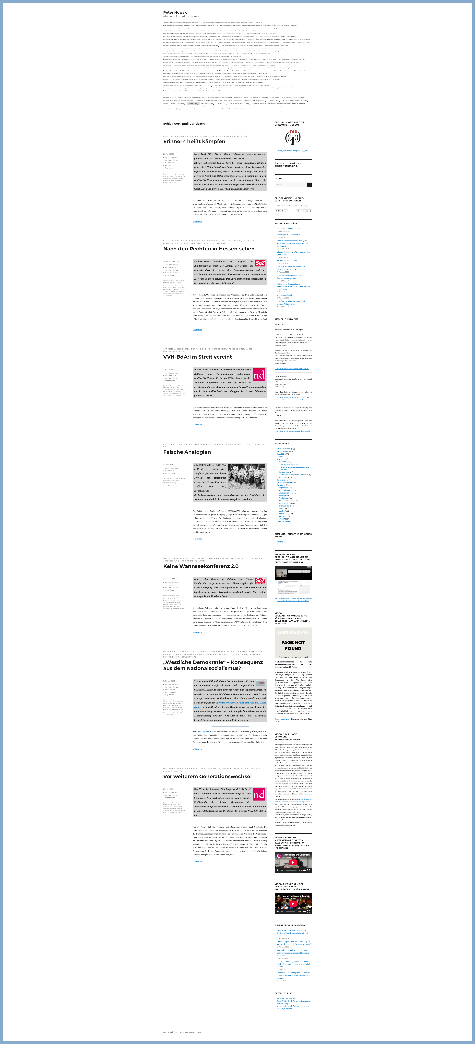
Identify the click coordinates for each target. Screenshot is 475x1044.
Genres (173, 103)
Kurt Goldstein (177, 391)
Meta (247, 103)
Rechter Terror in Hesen (173, 289)
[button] (281, 211)
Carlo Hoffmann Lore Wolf (177, 175)
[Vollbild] (308, 870)
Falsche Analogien (187, 452)
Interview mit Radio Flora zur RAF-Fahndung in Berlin (230, 39)
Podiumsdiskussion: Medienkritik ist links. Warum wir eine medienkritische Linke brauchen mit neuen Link (191, 36)
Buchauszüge (284, 472)
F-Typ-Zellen (294, 70)
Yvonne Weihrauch (174, 291)
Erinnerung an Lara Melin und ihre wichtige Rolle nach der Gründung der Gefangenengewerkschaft (242, 85)
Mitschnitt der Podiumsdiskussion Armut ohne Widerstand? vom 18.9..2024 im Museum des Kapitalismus (232, 31)
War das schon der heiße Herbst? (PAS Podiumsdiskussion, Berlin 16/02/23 (242, 45)
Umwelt (282, 519)
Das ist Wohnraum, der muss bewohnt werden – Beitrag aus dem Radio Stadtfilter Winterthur (188, 39)
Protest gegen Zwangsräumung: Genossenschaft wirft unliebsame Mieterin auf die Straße (293, 286)
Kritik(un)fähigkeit (263, 73)
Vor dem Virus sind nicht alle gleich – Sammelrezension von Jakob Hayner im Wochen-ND (187, 85)
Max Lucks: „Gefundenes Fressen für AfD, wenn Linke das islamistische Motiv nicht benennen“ (293, 953)
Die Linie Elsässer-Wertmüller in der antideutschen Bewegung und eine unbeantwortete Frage (188, 25)
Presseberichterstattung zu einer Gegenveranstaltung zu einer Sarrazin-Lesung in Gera (261, 106)
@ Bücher (282, 462)
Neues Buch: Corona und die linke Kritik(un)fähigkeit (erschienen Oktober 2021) (184, 97)
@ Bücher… (181, 103)
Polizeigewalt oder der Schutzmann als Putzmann (296, 42)
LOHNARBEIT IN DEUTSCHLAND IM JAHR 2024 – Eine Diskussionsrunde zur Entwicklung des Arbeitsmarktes (192, 33)
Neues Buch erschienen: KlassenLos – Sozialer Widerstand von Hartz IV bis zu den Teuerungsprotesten (190, 45)
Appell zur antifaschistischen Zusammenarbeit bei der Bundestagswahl (182, 31)
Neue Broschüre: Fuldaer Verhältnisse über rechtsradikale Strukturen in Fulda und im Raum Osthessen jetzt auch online (195, 65)
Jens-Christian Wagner (176, 707)
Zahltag (276, 70)
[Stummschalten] (304, 870)
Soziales (282, 516)
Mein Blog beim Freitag (292, 925)
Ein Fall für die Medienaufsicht (289, 229)
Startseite (271, 100)
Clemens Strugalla (168, 176)
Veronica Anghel (283, 521)
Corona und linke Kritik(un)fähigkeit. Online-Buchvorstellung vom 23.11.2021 (228, 97)
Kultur (167, 165)
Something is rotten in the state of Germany (231, 62)
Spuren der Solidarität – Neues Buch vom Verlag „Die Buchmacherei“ (278, 36)
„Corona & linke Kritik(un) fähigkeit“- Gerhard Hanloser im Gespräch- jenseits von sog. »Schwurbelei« (277, 97)
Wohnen (264, 70)
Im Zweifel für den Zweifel (287, 261)
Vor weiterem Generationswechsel (207, 776)
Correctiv (168, 478)
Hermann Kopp (167, 391)
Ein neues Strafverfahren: (298, 59)
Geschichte (169, 163)
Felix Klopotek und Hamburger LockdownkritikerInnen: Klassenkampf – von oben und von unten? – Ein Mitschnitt (194, 70)
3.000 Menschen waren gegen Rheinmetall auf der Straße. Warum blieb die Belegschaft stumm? (294, 975)
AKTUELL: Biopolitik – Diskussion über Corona (295, 100)
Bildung (282, 496)
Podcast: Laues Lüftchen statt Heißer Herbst (276, 45)
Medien (282, 511)
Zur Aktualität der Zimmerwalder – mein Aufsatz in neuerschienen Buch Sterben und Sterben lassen (250, 33)
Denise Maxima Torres (169, 804)
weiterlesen (197, 221)
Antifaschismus (171, 157)
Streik (270, 70)
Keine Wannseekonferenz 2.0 (201, 566)
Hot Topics (281, 542)
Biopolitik (280, 454)
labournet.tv (285, 719)
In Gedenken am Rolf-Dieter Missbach (232, 36)
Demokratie (166, 73)
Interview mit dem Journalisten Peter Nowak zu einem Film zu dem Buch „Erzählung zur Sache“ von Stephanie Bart (279, 39)
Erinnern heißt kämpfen (194, 141)
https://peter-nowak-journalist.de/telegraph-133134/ (292, 368)
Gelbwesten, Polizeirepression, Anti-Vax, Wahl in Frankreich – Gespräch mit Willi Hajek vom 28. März (270, 68)
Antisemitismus (284, 70)
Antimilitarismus (172, 375)
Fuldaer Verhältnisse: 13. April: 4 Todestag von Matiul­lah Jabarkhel (283, 62)
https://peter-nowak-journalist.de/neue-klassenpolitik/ (292, 431)
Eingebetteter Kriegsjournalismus (255, 62)
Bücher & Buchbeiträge (207, 103)
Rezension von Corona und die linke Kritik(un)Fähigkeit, (272, 76)
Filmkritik (281, 457)
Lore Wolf (166, 180)
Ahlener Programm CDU (173, 700)
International (170, 692)
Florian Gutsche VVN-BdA (176, 389)
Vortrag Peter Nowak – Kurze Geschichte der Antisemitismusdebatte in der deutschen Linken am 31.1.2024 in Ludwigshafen (248, 42)
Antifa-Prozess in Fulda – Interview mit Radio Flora (232, 109)
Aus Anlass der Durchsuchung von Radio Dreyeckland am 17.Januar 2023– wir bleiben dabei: (264, 59)
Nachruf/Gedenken (284, 483)
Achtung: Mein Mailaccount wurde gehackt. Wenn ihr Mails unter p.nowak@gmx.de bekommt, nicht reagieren (193, 51)
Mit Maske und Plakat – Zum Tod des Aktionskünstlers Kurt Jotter (253, 53)
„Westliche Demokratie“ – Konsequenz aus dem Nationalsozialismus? (213, 665)
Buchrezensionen (172, 273)
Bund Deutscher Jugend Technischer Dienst (173, 282)
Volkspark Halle (168, 393)
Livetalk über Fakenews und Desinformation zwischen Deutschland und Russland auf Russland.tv (278, 103)
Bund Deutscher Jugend (173, 280)
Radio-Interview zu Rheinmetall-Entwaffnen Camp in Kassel (241, 51)
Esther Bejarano (174, 387)
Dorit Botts (175, 285)
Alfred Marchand (171, 173)
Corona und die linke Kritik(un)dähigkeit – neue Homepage (275, 51)
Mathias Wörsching (172, 810)
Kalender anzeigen (303, 211)
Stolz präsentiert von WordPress (188, 1032)
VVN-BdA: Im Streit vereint (197, 357)
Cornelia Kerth (176, 802)
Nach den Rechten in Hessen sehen (209, 249)
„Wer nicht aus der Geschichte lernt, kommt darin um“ (240, 48)
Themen (165, 103)
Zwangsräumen (303, 70)
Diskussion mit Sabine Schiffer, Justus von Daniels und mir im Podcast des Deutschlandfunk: (188, 42)
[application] (293, 862)
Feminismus (284, 498)
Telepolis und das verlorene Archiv (201, 28)
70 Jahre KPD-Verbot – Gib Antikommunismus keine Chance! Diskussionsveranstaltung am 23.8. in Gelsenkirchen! (232, 22)
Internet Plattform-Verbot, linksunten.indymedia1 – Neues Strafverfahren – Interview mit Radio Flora (190, 62)
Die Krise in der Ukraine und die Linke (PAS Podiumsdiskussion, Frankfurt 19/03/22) (253, 65)
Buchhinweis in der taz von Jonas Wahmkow (228, 79)
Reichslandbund (168, 606)
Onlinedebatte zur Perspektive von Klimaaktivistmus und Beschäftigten (182, 48)
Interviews (283, 477)
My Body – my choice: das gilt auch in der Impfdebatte (239, 76)
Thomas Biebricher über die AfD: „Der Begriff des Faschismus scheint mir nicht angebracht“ (293, 243)
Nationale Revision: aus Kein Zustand (214, 48)
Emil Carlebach (179, 178)
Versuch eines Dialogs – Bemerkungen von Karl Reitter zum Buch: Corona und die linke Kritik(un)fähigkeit (191, 82)
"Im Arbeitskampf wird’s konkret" (294, 475)
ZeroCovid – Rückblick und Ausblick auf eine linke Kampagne (243, 70)
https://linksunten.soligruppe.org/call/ (293, 151)
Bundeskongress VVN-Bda (174, 385)
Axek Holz (169, 802)
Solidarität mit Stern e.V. (250, 36)
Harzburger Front (174, 480)
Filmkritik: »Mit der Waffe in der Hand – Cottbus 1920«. (271, 48)
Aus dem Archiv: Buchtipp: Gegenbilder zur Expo (176, 28)
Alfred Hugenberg (171, 595)
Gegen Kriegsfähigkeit (285, 295)
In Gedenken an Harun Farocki (227, 106)
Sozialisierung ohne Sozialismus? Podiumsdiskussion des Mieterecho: (181, 22)
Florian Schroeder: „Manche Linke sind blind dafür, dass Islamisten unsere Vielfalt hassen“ (293, 964)
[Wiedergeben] (278, 870)
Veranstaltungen (192, 103)
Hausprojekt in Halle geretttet (288, 235)
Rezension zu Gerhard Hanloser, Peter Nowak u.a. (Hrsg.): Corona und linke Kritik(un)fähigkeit (188, 79)
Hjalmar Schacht (168, 604)
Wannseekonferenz (175, 485)
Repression (169, 168)
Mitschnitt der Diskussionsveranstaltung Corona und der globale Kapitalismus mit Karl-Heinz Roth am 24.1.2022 (193, 76)
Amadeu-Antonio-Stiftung (171, 701)
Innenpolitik (170, 381)
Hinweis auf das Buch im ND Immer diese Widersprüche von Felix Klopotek (242, 82)
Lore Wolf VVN (173, 180)
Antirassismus (170, 267)
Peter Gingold (179, 484)
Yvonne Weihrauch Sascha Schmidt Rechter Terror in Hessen (173, 293)
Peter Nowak (175, 12)
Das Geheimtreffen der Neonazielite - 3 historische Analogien (173, 597)
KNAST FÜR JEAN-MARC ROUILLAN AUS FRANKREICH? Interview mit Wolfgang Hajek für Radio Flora (190, 106)
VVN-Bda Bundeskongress (174, 812)
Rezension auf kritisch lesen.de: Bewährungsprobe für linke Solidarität (261, 79)
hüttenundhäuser (286, 501)
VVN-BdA (176, 393)
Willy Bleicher (172, 182)
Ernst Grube (172, 808)
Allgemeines (283, 488)
